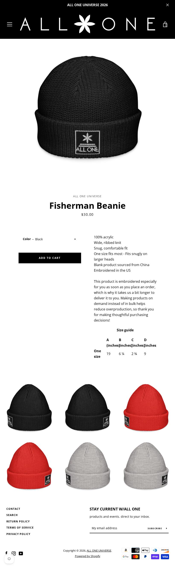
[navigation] (9, 24)
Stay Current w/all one (115, 508)
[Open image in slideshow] (87, 108)
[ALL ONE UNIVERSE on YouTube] (21, 553)
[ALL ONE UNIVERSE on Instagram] (14, 553)
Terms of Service (20, 527)
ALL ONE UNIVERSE (99, 550)
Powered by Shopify (87, 556)
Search (12, 515)
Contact (13, 509)
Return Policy (18, 521)
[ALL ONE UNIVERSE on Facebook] (6, 553)
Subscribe (155, 528)
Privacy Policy (18, 534)
